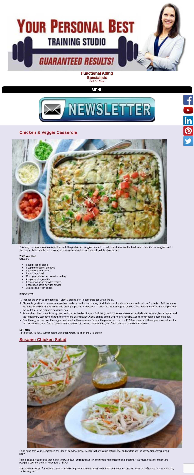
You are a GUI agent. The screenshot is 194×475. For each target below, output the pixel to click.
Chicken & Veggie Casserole (48, 132)
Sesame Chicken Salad (42, 339)
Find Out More (97, 81)
